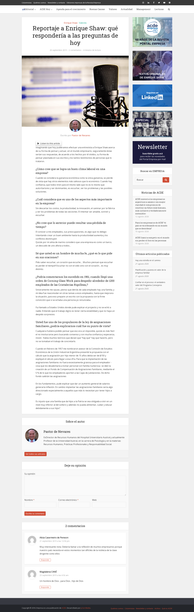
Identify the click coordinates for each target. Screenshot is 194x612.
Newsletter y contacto (56, 2)
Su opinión (29, 473)
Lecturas (159, 9)
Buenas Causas (97, 9)
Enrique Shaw (70, 22)
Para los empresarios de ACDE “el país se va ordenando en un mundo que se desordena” (151, 225)
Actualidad (127, 9)
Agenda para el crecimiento (71, 9)
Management (143, 9)
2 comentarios (75, 50)
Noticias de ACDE (152, 192)
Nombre (29, 499)
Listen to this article (50, 143)
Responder (45, 560)
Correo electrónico (68, 499)
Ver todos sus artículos (35, 454)
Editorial (29, 9)
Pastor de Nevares (81, 135)
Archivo (157, 608)
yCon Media (85, 608)
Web (94, 499)
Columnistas (27, 2)
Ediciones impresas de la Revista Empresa (84, 2)
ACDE (64, 608)
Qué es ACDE (167, 608)
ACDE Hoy (45, 9)
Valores (113, 9)
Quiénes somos (39, 2)
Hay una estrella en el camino (147, 260)
